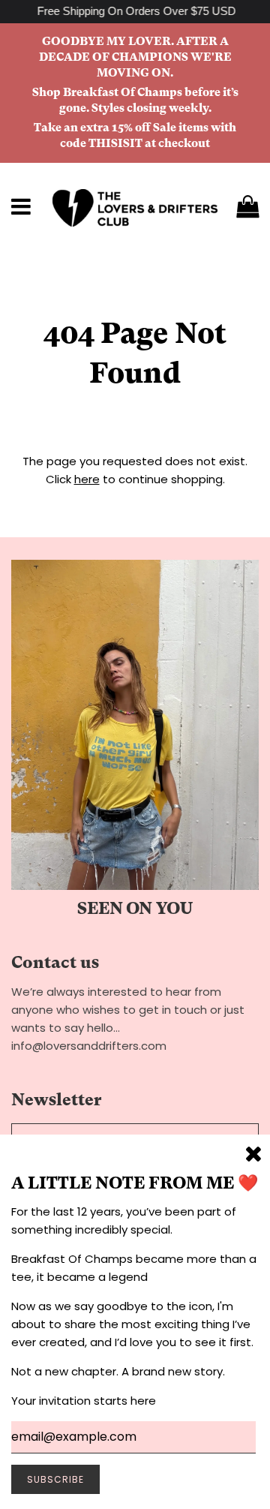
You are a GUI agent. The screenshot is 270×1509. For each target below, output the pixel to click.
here (87, 479)
